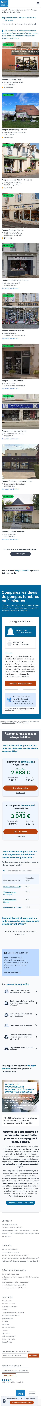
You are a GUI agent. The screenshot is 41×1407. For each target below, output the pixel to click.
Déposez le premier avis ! (10, 288)
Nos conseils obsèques (9, 1224)
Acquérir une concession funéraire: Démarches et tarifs (20, 1258)
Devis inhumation (20, 788)
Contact (4, 1310)
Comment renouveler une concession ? (15, 1255)
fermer (32, 1393)
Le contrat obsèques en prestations (14, 1285)
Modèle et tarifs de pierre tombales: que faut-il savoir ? (20, 1261)
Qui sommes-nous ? (8, 1304)
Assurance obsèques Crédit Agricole (14, 1288)
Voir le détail (27, 793)
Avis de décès (6, 1236)
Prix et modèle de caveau (10, 1252)
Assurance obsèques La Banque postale (15, 1282)
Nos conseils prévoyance (10, 1274)
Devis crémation (20, 832)
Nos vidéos (5, 1324)
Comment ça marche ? (9, 1307)
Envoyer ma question (12, 972)
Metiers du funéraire (8, 1336)
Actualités (5, 1321)
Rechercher (34, 1355)
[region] (20, 892)
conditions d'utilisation (8, 723)
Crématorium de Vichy (12, 887)
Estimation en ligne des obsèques (16, 1371)
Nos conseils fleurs (8, 1327)
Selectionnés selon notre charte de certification (19, 24)
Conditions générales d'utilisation (13, 1312)
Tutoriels (4, 1330)
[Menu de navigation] (38, 3)
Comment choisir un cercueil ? (12, 1227)
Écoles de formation (8, 1339)
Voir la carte (8, 20)
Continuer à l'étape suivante (20, 684)
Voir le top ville (7, 1301)
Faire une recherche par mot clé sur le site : (16, 1351)
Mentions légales (7, 1318)
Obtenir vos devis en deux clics (20, 1203)
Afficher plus (20, 554)
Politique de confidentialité (11, 1315)
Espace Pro (5, 1333)
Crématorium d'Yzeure (12, 907)
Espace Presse (7, 1342)
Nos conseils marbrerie (9, 1249)
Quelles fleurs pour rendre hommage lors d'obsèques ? (20, 1230)
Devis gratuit (8, 1375)
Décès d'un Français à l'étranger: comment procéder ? (20, 1233)
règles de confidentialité (31, 721)
